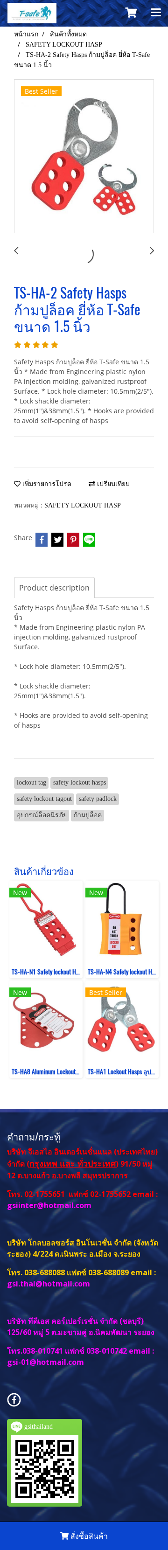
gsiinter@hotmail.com (50, 1205)
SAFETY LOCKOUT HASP (82, 505)
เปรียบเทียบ (112, 483)
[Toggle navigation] (156, 13)
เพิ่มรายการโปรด (46, 483)
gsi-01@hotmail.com (45, 1362)
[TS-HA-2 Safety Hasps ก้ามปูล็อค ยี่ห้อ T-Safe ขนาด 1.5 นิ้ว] (84, 157)
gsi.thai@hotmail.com (48, 1284)
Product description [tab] (54, 588)
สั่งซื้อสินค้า (88, 1536)
